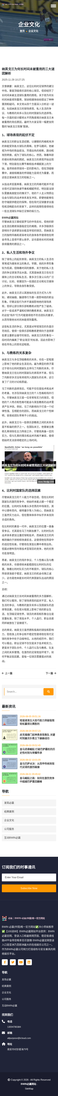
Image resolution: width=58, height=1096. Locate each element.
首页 (22, 31)
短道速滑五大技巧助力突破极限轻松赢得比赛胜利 (37, 722)
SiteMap (29, 1088)
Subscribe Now (29, 888)
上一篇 (8, 673)
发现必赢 (9, 803)
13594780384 (14, 1027)
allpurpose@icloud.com (19, 1038)
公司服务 (9, 829)
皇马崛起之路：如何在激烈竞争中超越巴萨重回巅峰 (37, 780)
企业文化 (9, 820)
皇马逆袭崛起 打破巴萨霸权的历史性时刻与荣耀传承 (37, 751)
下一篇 (50, 673)
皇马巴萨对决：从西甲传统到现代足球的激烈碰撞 (37, 765)
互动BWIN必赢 (12, 837)
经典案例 (9, 811)
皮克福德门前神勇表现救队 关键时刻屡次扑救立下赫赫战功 (37, 736)
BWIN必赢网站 (28, 1084)
